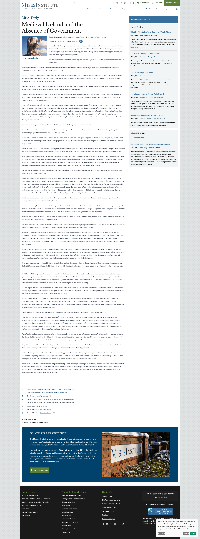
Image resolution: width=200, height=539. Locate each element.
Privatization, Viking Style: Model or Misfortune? (52, 392)
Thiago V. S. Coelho (154, 57)
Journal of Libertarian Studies (32, 505)
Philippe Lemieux (153, 76)
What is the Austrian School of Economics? (36, 499)
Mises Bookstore (67, 512)
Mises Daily (30, 18)
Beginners (126, 9)
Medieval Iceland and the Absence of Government (150, 144)
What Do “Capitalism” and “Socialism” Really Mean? (151, 32)
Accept (193, 533)
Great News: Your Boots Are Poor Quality (147, 116)
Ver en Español (70, 3)
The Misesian (26, 515)
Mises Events (66, 505)
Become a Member (39, 470)
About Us (148, 9)
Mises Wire (143, 35)
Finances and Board (68, 519)
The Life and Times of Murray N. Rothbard (147, 94)
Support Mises (172, 3)
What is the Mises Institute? (71, 495)
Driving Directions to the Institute (73, 499)
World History (101, 37)
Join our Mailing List (108, 519)
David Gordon (158, 97)
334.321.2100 (111, 508)
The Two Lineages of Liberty (142, 73)
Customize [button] (161, 533)
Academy (113, 9)
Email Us (105, 515)
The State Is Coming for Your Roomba (145, 54)
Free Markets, (91, 37)
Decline (186, 533)
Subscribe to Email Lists (70, 522)
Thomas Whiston (72, 41)
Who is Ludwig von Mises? (30, 495)
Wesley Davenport (158, 119)
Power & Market (145, 119)
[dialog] (177, 528)
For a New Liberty (45, 409)
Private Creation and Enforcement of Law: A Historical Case (56, 389)
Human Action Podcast (30, 512)
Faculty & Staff (67, 515)
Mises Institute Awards (70, 509)
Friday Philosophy (146, 97)
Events (101, 9)
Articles (67, 9)
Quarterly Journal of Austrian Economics (35, 502)
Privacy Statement (68, 529)
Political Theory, (80, 37)
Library (78, 9)
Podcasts (90, 9)
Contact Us (66, 532)
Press (137, 9)
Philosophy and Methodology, (63, 37)
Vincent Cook (152, 35)
